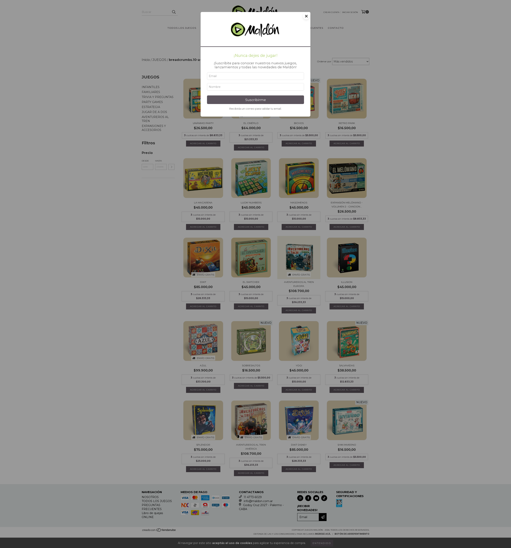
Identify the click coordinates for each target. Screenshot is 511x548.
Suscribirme (255, 100)
